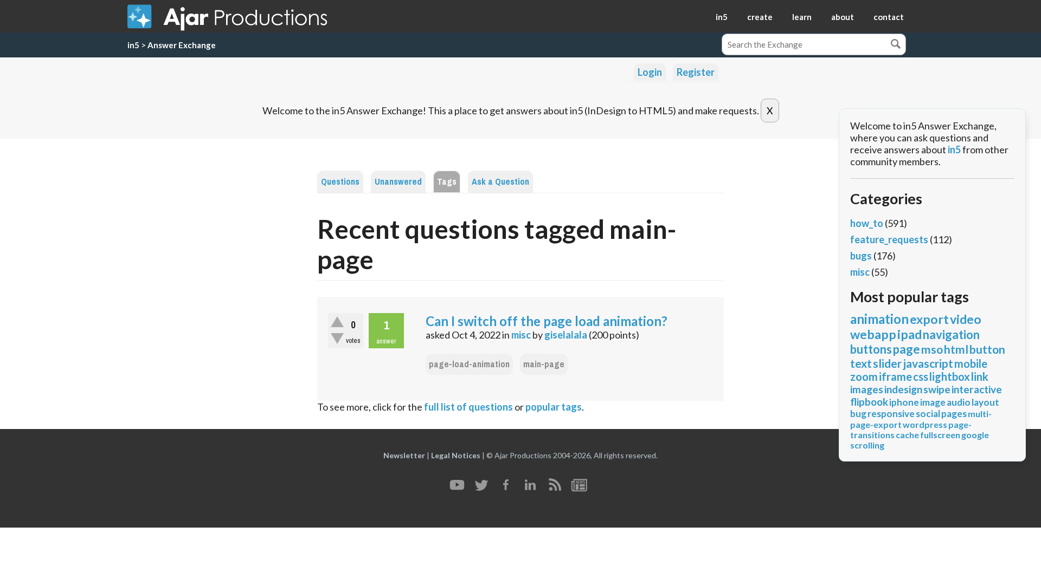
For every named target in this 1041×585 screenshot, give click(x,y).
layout (985, 402)
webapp (873, 334)
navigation (951, 334)
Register (696, 72)
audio (959, 402)
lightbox (949, 376)
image (933, 402)
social (928, 413)
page (906, 349)
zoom (864, 376)
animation (879, 319)
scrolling (867, 445)
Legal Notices (455, 455)
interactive (977, 389)
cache (907, 435)
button (987, 349)
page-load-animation (469, 364)
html (956, 349)
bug (858, 413)
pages (954, 413)
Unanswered (398, 181)
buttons (871, 349)
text (861, 363)
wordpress (925, 424)
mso (932, 349)
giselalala (565, 335)
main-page (543, 364)
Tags (447, 181)
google (975, 435)
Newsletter (404, 455)
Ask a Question (500, 181)
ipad (909, 334)
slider (887, 363)
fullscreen (940, 435)
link (979, 376)
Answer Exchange (181, 45)
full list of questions (468, 407)
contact (888, 17)
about (842, 17)
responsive (891, 413)
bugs (861, 256)
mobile (970, 363)
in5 (722, 17)
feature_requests (889, 239)
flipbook (869, 401)
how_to (866, 223)
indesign (903, 389)
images (866, 389)
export (929, 319)
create (760, 17)
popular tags (553, 407)
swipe (936, 389)
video (965, 319)
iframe (895, 376)
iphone (904, 402)
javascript (928, 363)
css (920, 376)
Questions (340, 181)
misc (521, 335)
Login (650, 72)
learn (802, 17)
